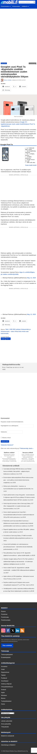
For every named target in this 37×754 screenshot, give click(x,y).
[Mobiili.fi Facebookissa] (8, 630)
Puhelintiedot (5, 6)
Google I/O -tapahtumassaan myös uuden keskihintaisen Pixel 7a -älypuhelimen (18, 124)
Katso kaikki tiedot (30, 165)
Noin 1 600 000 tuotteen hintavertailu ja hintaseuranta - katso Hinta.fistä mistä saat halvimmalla (16, 331)
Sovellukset (4, 681)
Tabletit (3, 675)
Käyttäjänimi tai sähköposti (9, 425)
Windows (4, 695)
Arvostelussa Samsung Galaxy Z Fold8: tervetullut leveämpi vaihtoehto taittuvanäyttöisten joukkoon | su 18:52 (18, 538)
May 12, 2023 (31, 278)
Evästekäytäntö (5, 657)
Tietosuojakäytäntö (7, 654)
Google (3, 338)
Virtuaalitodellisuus (7, 686)
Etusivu (3, 611)
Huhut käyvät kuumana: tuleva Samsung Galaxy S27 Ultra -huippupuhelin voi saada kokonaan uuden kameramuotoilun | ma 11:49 (18, 506)
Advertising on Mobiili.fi (8, 745)
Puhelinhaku (5, 617)
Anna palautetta (6, 724)
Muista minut (6, 437)
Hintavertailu (16, 6)
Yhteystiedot (5, 727)
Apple (3, 692)
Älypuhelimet (3, 63)
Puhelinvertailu (5, 620)
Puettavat (4, 678)
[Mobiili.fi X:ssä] (13, 630)
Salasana (4, 432)
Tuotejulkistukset (6, 701)
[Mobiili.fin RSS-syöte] (22, 630)
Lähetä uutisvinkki (6, 721)
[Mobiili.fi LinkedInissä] (17, 630)
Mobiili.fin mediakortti (7, 736)
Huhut (3, 704)
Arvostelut (4, 666)
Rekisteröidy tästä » (26, 448)
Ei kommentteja (32, 63)
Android (3, 689)
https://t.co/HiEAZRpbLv (27, 272)
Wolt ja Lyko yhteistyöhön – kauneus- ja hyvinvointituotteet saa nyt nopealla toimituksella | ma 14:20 (18, 488)
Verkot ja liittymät (6, 684)
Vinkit (3, 669)
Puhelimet (4, 614)
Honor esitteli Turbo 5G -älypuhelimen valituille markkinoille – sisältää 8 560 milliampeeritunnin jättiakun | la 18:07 (19, 570)
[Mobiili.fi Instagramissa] (3, 630)
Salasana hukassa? (7, 445)
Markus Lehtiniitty (7, 80)
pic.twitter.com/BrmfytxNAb (9, 274)
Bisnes (3, 698)
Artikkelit (25, 6)
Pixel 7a (8, 338)
